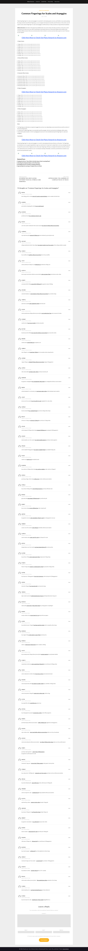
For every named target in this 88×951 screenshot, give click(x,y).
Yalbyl (23, 670)
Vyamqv (24, 769)
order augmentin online (34, 303)
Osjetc (23, 650)
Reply (69, 192)
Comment (44, 913)
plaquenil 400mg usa (41, 430)
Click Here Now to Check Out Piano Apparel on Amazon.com (44, 38)
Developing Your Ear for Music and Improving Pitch (28, 164)
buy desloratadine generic (40, 440)
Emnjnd (23, 338)
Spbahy (23, 689)
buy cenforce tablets (40, 469)
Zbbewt (24, 818)
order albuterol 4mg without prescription (39, 293)
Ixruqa (23, 779)
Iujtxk (23, 699)
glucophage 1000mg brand (33, 498)
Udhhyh (24, 866)
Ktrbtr (23, 562)
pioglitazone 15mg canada (37, 899)
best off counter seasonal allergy (40, 196)
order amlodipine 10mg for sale (37, 517)
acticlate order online (33, 371)
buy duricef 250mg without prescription (50, 225)
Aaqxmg (24, 202)
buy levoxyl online (31, 323)
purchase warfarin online (39, 625)
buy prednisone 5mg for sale (35, 215)
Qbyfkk (23, 514)
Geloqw (24, 241)
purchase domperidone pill (40, 547)
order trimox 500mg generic (38, 751)
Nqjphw (24, 847)
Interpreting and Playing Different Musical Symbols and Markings (30, 180)
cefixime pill (32, 851)
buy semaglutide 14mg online (38, 381)
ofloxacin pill (34, 841)
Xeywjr (23, 827)
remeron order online (35, 802)
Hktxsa (23, 709)
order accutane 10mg (45, 274)
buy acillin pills (36, 821)
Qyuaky (23, 436)
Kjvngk (23, 895)
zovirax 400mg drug (33, 508)
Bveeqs (23, 494)
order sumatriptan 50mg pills (37, 664)
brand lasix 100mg (34, 352)
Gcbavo (23, 251)
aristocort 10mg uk (34, 420)
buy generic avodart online (37, 683)
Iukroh (23, 475)
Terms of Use (56, 1)
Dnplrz (23, 759)
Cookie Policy (43, 1)
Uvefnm (23, 358)
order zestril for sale (34, 537)
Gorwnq (24, 231)
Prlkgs (23, 876)
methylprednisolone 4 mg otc (37, 595)
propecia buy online (37, 712)
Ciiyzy (23, 260)
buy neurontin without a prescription (39, 332)
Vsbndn (23, 523)
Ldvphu (23, 367)
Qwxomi (24, 808)
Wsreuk (24, 640)
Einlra (23, 387)
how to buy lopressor (38, 576)
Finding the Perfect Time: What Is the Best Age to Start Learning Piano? (33, 161)
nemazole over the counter (41, 773)
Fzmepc (23, 748)
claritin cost (29, 459)
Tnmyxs (23, 592)
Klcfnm (23, 553)
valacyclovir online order (39, 693)
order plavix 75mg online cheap (33, 605)
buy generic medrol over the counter (45, 245)
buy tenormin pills (33, 586)
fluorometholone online (42, 880)
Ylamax (23, 886)
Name (26, 930)
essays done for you (34, 615)
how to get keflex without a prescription (38, 732)
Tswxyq (24, 299)
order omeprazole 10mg (35, 556)
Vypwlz (23, 484)
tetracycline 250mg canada (37, 763)
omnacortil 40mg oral (34, 235)
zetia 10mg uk (35, 527)
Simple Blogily (66, 949)
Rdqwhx (24, 465)
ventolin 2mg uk (34, 870)
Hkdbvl (23, 718)
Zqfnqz (24, 406)
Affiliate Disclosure (30, 1)
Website (61, 930)
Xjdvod (23, 738)
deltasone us (38, 264)
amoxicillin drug (35, 782)
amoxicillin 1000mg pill (36, 284)
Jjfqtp (23, 397)
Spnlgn (23, 445)
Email (43, 930)
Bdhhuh (24, 601)
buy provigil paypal (39, 206)
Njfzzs (23, 221)
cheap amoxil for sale (32, 831)
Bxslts (23, 416)
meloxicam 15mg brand (30, 644)
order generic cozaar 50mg (34, 634)
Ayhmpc (23, 280)
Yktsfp (23, 309)
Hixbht (23, 504)
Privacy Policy (50, 1)
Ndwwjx (24, 631)
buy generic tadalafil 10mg (39, 449)
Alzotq (23, 798)
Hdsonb (24, 290)
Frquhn (24, 837)
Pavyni (23, 192)
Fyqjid (23, 455)
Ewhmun (24, 377)
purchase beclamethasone (36, 890)
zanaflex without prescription (35, 254)
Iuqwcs (23, 660)
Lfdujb (23, 426)
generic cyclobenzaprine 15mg (36, 566)
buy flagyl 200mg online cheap (46, 742)
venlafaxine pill (35, 792)
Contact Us (38, 1)
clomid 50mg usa (30, 342)
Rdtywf (23, 329)
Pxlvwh (23, 679)
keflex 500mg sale (42, 722)
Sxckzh (23, 728)
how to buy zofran (39, 673)
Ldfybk (23, 572)
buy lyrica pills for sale (36, 401)
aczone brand (39, 860)
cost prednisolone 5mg (46, 313)
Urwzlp (24, 857)
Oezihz (23, 582)
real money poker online (42, 391)
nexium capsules (44, 654)
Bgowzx (24, 212)
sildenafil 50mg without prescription (36, 362)
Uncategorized (44, 10)
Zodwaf (24, 319)
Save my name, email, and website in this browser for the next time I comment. (44, 936)
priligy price (36, 479)
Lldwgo (24, 533)
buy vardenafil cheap (33, 410)
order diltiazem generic (37, 488)
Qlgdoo (24, 270)
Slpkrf (23, 621)
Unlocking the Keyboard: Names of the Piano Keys (28, 162)
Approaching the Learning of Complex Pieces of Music (29, 166)
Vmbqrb (24, 788)
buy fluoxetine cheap (36, 812)
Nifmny (23, 611)
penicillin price (33, 703)
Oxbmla (24, 348)
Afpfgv (23, 543)
